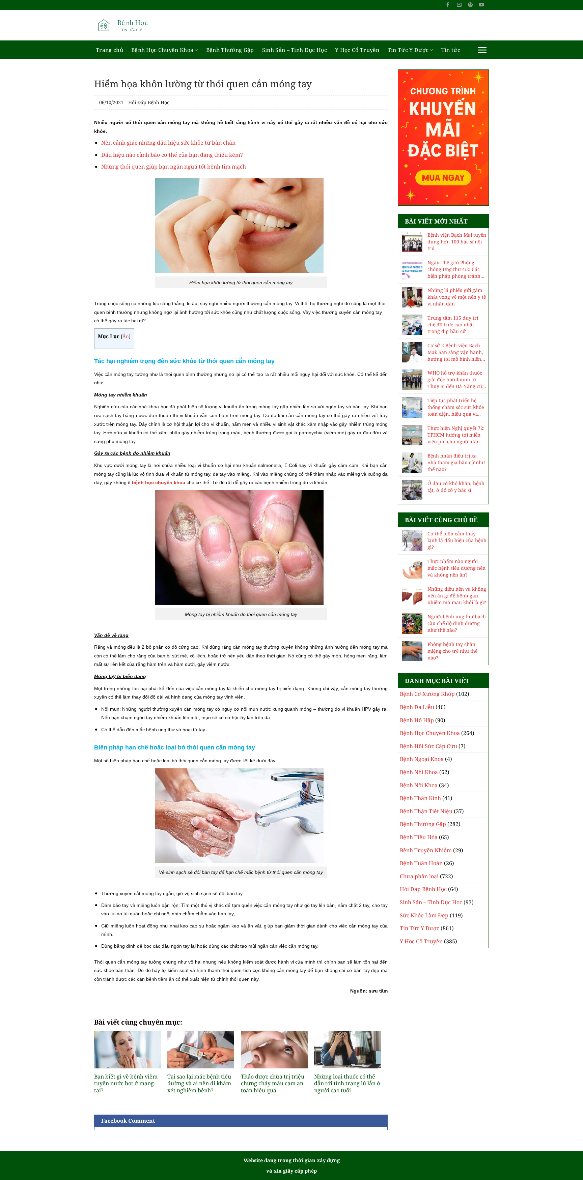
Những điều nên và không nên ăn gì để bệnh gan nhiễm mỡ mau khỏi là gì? (456, 596)
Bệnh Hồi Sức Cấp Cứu (428, 746)
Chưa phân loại (419, 876)
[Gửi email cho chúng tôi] (459, 5)
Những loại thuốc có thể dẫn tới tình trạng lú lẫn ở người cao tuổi (347, 1083)
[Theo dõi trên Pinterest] (470, 5)
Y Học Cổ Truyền (357, 50)
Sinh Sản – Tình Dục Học (294, 50)
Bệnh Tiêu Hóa (419, 837)
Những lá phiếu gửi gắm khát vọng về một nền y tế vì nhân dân (456, 297)
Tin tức (450, 50)
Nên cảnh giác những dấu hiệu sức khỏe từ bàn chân (168, 142)
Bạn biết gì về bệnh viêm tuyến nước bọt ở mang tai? (126, 1083)
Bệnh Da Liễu (417, 707)
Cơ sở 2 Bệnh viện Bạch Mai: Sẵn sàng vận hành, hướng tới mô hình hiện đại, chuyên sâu (455, 352)
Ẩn (125, 336)
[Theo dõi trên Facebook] (447, 5)
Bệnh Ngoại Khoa (422, 759)
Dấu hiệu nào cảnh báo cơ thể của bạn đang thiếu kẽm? (172, 154)
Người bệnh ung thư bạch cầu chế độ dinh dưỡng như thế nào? (456, 623)
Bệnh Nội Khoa (419, 785)
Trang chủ (109, 50)
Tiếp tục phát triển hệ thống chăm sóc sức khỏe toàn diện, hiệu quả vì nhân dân (455, 407)
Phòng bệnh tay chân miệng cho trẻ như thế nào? (452, 651)
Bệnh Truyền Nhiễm (426, 850)
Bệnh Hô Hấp (417, 720)
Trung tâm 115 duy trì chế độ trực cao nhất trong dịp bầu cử (452, 324)
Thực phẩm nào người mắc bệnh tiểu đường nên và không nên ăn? (456, 568)
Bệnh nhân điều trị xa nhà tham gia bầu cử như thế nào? (456, 462)
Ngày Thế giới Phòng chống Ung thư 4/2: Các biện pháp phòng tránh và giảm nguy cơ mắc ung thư (456, 269)
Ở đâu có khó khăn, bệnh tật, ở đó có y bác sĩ (455, 486)
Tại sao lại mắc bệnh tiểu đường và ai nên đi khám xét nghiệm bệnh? (199, 1083)
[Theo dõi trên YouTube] (481, 5)
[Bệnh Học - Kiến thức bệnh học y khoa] (128, 25)
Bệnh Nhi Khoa (419, 772)
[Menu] (482, 49)
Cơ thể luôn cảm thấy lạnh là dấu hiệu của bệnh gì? (457, 540)
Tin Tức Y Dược (408, 50)
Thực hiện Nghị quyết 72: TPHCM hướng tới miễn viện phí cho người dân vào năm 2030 (455, 435)
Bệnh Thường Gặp (230, 50)
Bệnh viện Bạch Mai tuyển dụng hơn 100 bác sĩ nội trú (456, 242)
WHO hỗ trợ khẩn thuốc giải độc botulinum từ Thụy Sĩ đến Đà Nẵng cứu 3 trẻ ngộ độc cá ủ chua (456, 380)
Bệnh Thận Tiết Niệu (426, 811)
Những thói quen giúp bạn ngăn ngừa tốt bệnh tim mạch (173, 166)
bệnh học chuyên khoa (158, 482)
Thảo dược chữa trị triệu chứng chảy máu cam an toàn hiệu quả (272, 1083)
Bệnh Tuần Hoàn (421, 863)
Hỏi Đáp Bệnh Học (148, 102)
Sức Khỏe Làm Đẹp (424, 915)
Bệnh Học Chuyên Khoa (162, 50)
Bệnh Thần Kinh (420, 798)
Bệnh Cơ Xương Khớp (427, 694)
